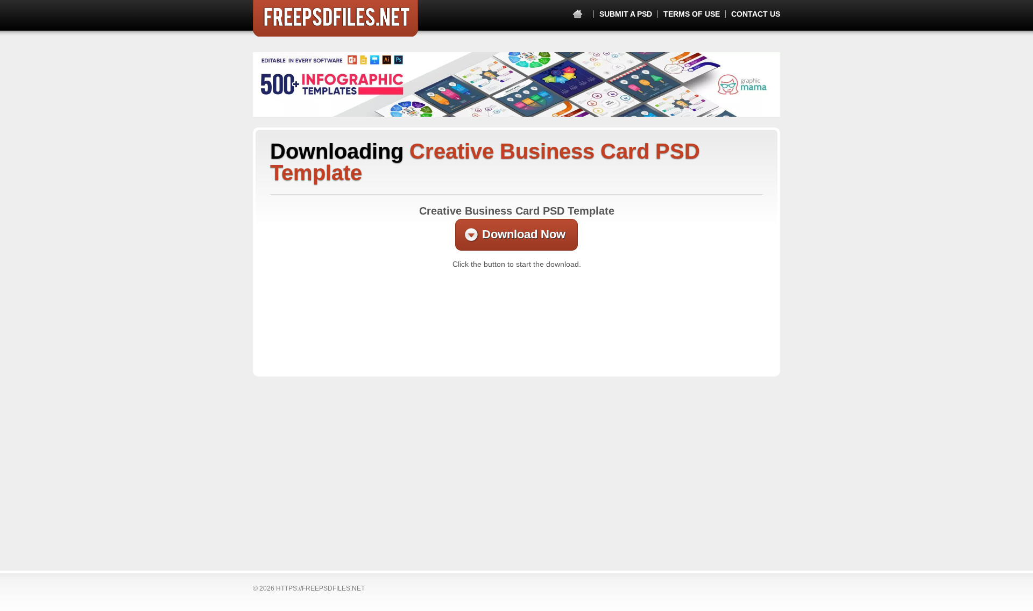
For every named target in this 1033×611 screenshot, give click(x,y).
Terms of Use (691, 14)
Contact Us (755, 14)
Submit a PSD (625, 14)
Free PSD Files (335, 18)
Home (577, 14)
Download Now (523, 234)
